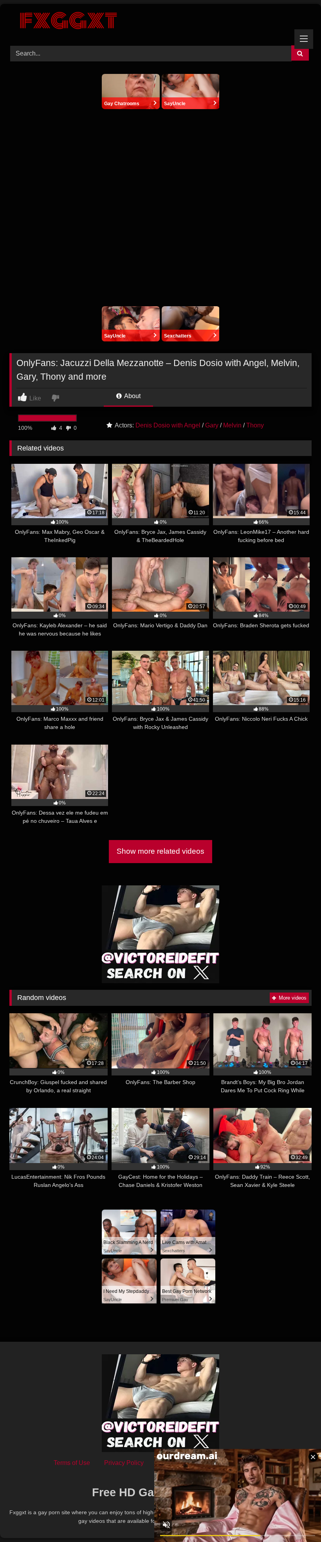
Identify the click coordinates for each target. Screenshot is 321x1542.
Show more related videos (160, 851)
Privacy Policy (124, 1462)
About (132, 396)
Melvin (232, 425)
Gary (211, 425)
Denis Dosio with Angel (167, 425)
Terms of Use (72, 1462)
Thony (255, 425)
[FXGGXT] (160, 22)
